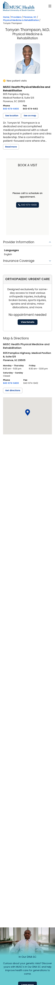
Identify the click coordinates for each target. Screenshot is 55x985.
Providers (16, 17)
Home (6, 17)
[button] (11, 115)
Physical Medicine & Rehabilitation (21, 20)
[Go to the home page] (18, 6)
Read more (11, 146)
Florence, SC (29, 17)
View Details (27, 322)
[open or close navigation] (50, 6)
